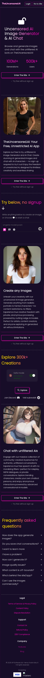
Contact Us (22, 625)
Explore (24, 390)
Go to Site (38, 4)
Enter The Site (20, 75)
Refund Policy (22, 630)
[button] (22, 375)
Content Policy (22, 608)
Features (22, 647)
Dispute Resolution (22, 613)
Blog (22, 651)
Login (28, 4)
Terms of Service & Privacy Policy (22, 604)
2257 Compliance (22, 634)
